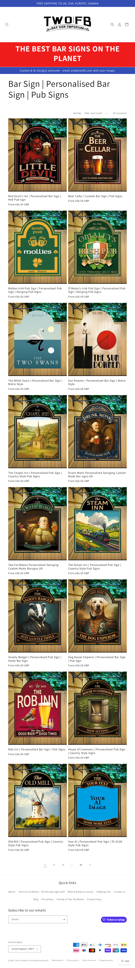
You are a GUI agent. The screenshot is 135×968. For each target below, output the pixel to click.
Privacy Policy (94, 899)
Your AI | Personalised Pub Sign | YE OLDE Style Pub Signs (95, 843)
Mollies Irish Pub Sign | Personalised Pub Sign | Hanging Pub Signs (35, 290)
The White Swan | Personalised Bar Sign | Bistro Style (35, 382)
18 (81, 864)
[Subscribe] (63, 919)
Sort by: (77, 113)
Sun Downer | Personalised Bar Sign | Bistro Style (97, 382)
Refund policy (57, 960)
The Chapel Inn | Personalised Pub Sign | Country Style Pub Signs (35, 474)
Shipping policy (106, 960)
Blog (35, 899)
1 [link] (45, 865)
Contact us (119, 891)
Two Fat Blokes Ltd (23, 960)
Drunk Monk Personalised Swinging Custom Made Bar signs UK (97, 474)
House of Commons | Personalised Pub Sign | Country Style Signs (96, 751)
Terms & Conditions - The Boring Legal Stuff (41, 891)
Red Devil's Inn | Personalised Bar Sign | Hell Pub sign (34, 197)
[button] (7, 24)
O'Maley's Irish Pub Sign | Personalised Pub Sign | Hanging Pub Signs (96, 290)
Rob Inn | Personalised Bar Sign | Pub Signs (37, 749)
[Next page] (89, 865)
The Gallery (47, 899)
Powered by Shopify (40, 960)
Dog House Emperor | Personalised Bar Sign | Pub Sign (97, 658)
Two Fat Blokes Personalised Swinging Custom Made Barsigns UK (33, 566)
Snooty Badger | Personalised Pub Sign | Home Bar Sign (34, 658)
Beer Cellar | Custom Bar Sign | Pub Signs (95, 196)
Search (11, 891)
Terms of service (89, 960)
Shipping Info (103, 891)
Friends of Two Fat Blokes (70, 899)
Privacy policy (73, 960)
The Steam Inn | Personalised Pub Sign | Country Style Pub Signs (94, 566)
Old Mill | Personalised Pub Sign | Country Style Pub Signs (35, 843)
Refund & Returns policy (81, 891)
